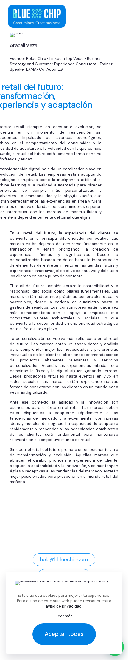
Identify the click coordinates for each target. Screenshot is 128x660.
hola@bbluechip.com (64, 559)
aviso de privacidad (64, 606)
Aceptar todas (64, 634)
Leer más (64, 616)
